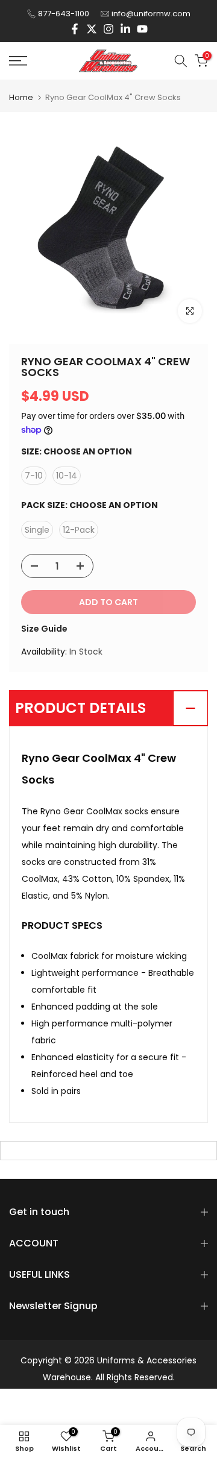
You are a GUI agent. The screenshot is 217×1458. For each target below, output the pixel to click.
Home (21, 97)
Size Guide (44, 629)
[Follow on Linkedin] (125, 29)
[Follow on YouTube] (142, 29)
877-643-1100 (63, 13)
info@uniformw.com (151, 13)
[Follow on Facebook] (74, 29)
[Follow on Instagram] (108, 29)
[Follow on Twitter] (91, 29)
